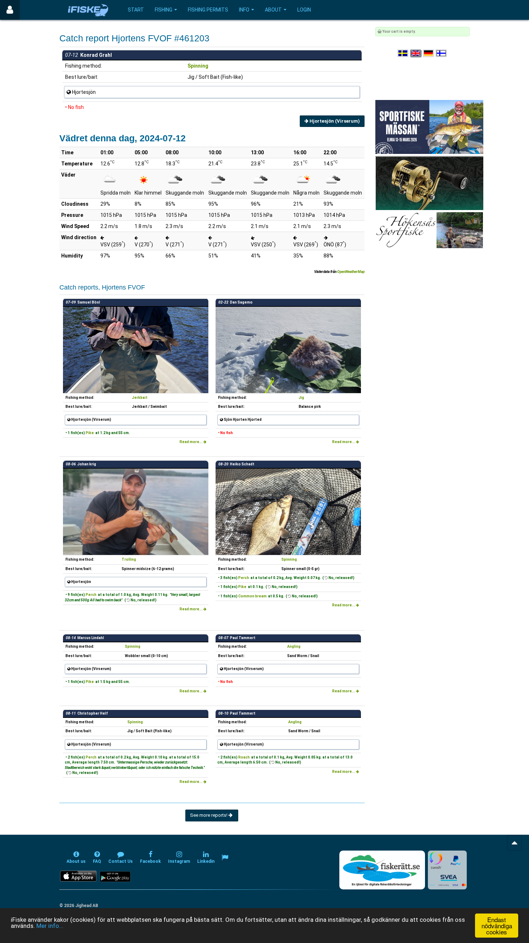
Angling (293, 646)
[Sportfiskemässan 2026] (429, 127)
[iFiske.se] (88, 10)
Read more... (191, 442)
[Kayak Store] (429, 183)
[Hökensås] (429, 230)
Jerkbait (140, 398)
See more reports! (209, 815)
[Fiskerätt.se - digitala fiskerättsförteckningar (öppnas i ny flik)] (382, 870)
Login (304, 10)
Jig (301, 398)
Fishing (163, 10)
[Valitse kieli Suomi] (441, 53)
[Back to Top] (514, 843)
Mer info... (49, 925)
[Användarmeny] (10, 10)
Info (244, 10)
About (273, 10)
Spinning (197, 66)
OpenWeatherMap (351, 272)
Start (136, 10)
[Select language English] (416, 53)
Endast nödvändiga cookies (496, 925)
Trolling (129, 559)
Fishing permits (208, 10)
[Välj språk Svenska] (403, 53)
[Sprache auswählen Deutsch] (428, 53)
